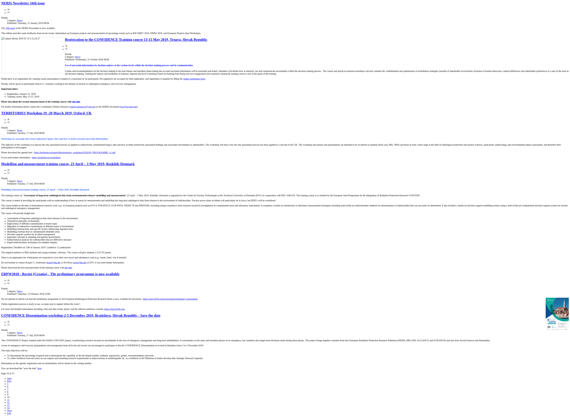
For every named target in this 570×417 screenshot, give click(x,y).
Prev (9, 381)
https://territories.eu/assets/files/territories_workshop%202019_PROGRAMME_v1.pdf (74, 152)
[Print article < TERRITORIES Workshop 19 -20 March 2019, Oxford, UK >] (8, 119)
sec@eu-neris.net (129, 106)
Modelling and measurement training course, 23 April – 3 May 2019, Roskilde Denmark (68, 164)
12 (8, 402)
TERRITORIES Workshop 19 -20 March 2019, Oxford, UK (46, 113)
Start (9, 378)
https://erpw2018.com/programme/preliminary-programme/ (170, 299)
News (19, 20)
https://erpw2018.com (114, 309)
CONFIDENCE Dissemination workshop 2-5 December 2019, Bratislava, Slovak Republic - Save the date (80, 315)
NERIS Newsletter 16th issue (23, 3)
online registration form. (194, 79)
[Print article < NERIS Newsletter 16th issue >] (8, 9)
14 (8, 408)
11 (8, 400)
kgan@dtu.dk (53, 262)
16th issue (10, 28)
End (9, 413)
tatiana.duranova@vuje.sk (82, 106)
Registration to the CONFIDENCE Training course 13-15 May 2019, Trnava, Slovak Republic (136, 39)
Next (9, 410)
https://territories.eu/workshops (46, 157)
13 (8, 405)
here (40, 368)
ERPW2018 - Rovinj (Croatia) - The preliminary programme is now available (60, 274)
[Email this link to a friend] (8, 12)
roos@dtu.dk (80, 262)
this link (76, 101)
